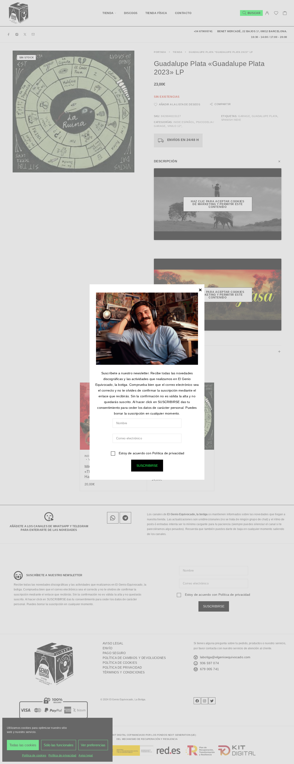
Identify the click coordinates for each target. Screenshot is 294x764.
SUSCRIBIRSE (147, 465)
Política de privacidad (168, 453)
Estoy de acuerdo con (151, 453)
